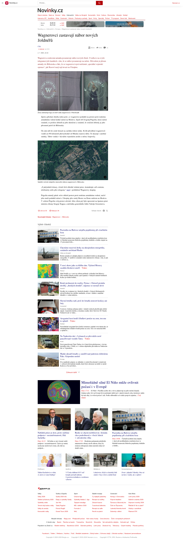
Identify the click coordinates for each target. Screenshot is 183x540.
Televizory (116, 525)
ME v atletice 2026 (80, 505)
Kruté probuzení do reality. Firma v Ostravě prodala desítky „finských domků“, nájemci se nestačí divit (82, 284)
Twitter (53, 533)
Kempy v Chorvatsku (117, 496)
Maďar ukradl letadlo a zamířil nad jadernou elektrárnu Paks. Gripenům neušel (84, 355)
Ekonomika (111, 15)
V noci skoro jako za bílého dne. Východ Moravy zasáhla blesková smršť (81, 266)
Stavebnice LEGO (73, 525)
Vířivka (132, 522)
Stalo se (51, 15)
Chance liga (78, 496)
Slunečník (89, 522)
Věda (57, 18)
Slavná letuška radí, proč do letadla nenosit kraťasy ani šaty (83, 302)
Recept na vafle (97, 508)
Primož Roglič (60, 508)
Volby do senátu (43, 508)
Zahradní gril (124, 522)
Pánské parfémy (138, 525)
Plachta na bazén (69, 522)
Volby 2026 (41, 496)
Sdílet (100, 48)
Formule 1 (77, 508)
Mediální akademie (82, 533)
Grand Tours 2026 (62, 511)
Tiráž (72, 533)
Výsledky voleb (43, 502)
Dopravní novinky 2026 (136, 502)
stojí (68, 190)
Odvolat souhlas (117, 533)
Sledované (131, 18)
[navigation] (2, 3)
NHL (75, 511)
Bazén (59, 522)
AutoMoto (51, 18)
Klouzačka (97, 522)
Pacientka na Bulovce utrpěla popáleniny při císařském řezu (83, 231)
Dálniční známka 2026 (135, 499)
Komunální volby (43, 511)
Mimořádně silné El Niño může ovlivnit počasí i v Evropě (109, 384)
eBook (93, 48)
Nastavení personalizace (132, 533)
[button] (73, 91)
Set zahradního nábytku (111, 522)
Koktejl (125, 15)
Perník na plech (97, 511)
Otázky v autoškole (134, 508)
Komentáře (92, 15)
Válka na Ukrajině (81, 15)
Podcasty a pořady (81, 18)
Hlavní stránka (42, 15)
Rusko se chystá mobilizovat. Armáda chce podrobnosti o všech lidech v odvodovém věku (91, 435)
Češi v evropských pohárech (120, 518)
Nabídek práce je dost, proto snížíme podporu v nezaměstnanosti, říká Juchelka (53, 435)
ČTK (39, 46)
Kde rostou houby (92, 518)
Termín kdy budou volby (46, 505)
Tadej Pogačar (60, 505)
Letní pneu (97, 525)
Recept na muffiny (98, 499)
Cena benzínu (104, 518)
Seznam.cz (176, 3)
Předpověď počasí (78, 518)
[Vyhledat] (99, 3)
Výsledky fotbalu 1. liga (81, 499)
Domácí (57, 15)
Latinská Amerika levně (118, 508)
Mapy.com (67, 518)
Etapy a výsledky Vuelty (63, 499)
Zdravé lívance (97, 502)
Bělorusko (65, 217)
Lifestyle (119, 15)
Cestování (63, 18)
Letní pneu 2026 (133, 496)
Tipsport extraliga (80, 502)
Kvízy (95, 18)
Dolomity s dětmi (115, 511)
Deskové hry (107, 525)
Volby (63, 15)
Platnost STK (132, 511)
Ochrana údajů (105, 533)
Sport (90, 18)
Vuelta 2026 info (61, 496)
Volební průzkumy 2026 (45, 499)
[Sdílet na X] (107, 211)
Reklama (60, 533)
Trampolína (80, 522)
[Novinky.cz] (50, 11)
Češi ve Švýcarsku (116, 505)
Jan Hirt (58, 502)
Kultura (103, 15)
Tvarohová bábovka (98, 505)
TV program (115, 18)
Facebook (45, 533)
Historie (70, 18)
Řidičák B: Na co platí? (136, 505)
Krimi (98, 15)
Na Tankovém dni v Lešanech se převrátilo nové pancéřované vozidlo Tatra (80, 337)
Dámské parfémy (86, 525)
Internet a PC (42, 18)
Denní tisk (123, 18)
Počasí (107, 18)
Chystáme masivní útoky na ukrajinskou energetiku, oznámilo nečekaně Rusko (82, 249)
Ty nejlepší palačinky (99, 496)
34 (107, 48)
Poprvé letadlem (115, 499)
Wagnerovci (56, 217)
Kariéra (66, 533)
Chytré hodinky (126, 525)
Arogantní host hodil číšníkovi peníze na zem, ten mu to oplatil (83, 319)
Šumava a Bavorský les (118, 502)
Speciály (101, 18)
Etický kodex (94, 533)
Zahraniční (70, 15)
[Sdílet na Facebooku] (104, 211)
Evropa (62, 359)
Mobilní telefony (60, 525)
